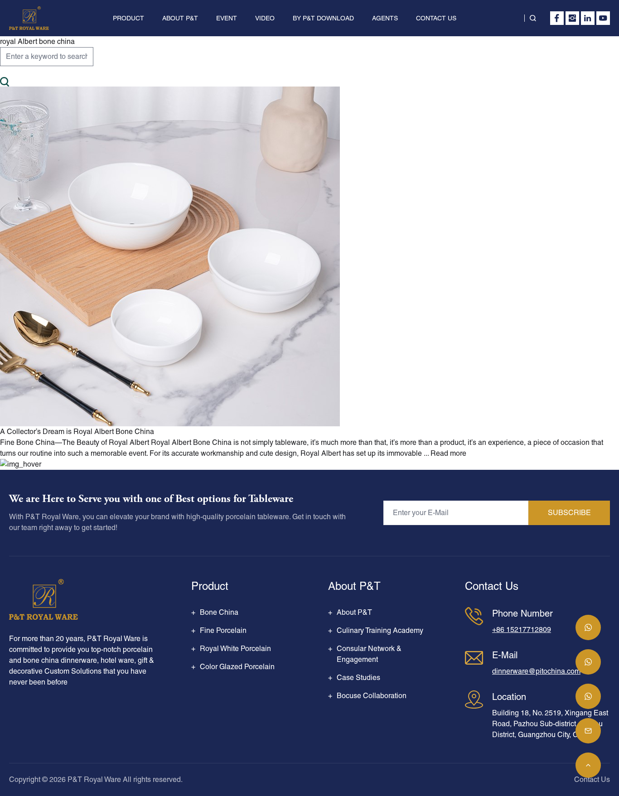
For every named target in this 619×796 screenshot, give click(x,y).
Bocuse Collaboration (371, 695)
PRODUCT (128, 18)
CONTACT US (436, 18)
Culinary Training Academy (380, 630)
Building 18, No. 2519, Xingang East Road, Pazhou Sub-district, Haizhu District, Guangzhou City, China (550, 724)
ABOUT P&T (180, 18)
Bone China (219, 612)
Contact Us (592, 779)
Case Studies (358, 677)
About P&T (354, 612)
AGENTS (385, 18)
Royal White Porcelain (235, 648)
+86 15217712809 (521, 629)
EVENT (226, 18)
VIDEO (265, 18)
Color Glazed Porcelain (237, 666)
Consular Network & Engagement (369, 654)
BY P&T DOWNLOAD (323, 18)
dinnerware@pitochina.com (536, 671)
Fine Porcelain (223, 630)
